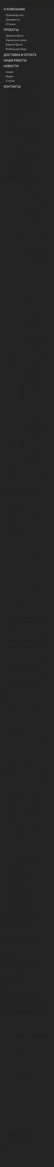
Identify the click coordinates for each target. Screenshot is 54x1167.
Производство (14, 15)
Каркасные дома (16, 40)
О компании (14, 9)
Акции (9, 71)
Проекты (11, 30)
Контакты (12, 86)
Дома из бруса (14, 35)
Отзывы (11, 24)
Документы (13, 19)
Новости (11, 66)
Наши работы (15, 60)
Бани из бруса (14, 44)
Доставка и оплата (20, 55)
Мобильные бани (16, 49)
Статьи (10, 80)
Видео (9, 76)
